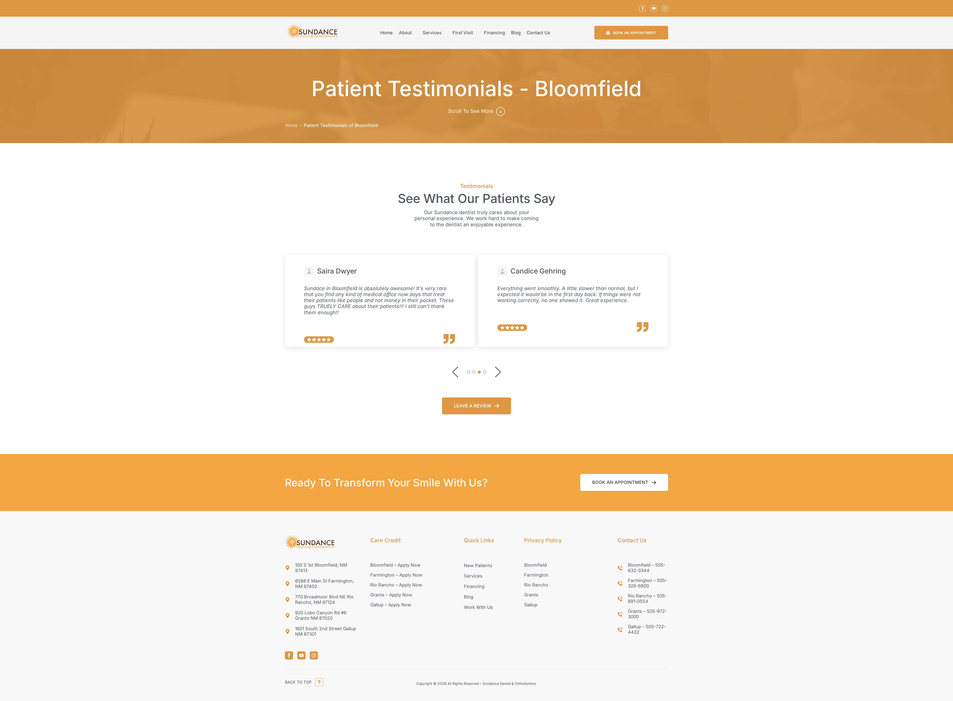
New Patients (478, 565)
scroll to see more (470, 111)
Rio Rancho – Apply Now (396, 584)
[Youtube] (653, 8)
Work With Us (478, 607)
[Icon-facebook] (642, 8)
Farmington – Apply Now (396, 575)
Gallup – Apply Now (390, 604)
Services (432, 33)
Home (386, 33)
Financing (494, 33)
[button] (631, 32)
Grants (531, 594)
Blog (516, 33)
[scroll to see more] (500, 111)
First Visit (462, 33)
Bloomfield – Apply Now (395, 565)
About (405, 33)
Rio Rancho (536, 584)
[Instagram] (665, 8)
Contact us (538, 33)
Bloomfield (535, 565)
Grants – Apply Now (391, 594)
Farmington (536, 575)
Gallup (530, 604)
